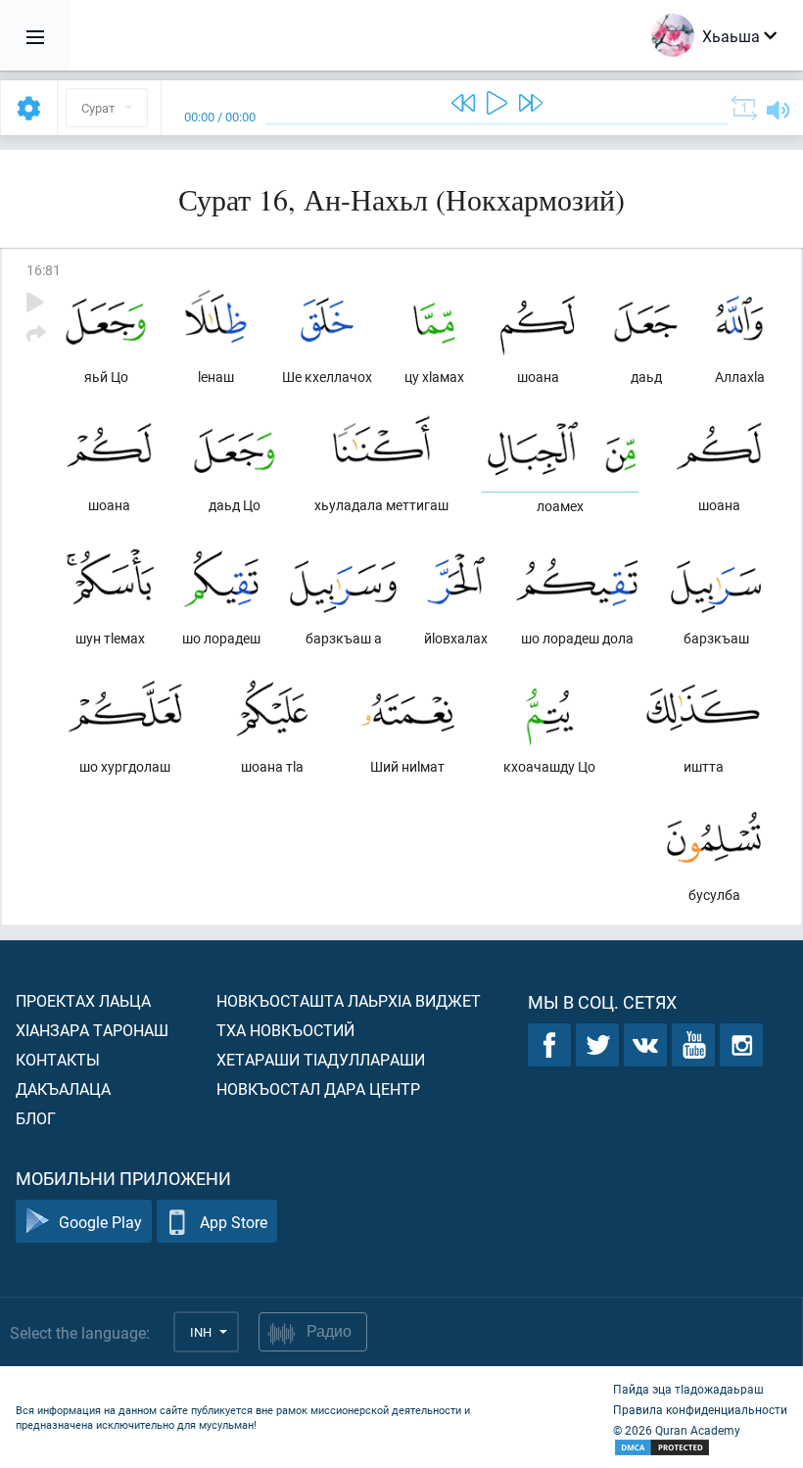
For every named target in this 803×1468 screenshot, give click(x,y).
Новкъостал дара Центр (318, 1088)
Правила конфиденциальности (700, 1409)
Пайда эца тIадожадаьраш (688, 1389)
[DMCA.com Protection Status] (700, 1448)
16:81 (43, 269)
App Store (233, 1221)
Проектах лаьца (83, 1000)
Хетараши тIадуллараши (320, 1059)
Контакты (58, 1059)
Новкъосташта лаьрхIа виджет (348, 1000)
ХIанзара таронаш (92, 1029)
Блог (36, 1118)
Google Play (100, 1221)
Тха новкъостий (285, 1029)
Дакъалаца (63, 1088)
